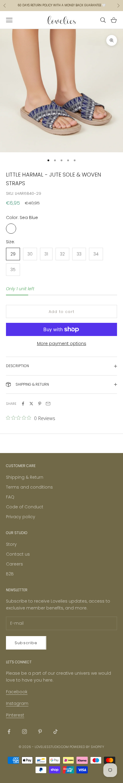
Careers (14, 564)
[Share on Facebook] (23, 403)
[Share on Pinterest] (39, 403)
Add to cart (61, 311)
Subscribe (26, 643)
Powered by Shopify (87, 746)
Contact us (18, 554)
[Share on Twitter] (31, 403)
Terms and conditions (29, 487)
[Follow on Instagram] (24, 732)
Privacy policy (20, 517)
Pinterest (15, 715)
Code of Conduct (24, 507)
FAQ (10, 497)
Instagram (17, 703)
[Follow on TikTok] (56, 732)
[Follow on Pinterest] (40, 732)
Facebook (16, 692)
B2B (10, 574)
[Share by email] (48, 403)
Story (11, 544)
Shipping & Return (24, 477)
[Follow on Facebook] (9, 732)
